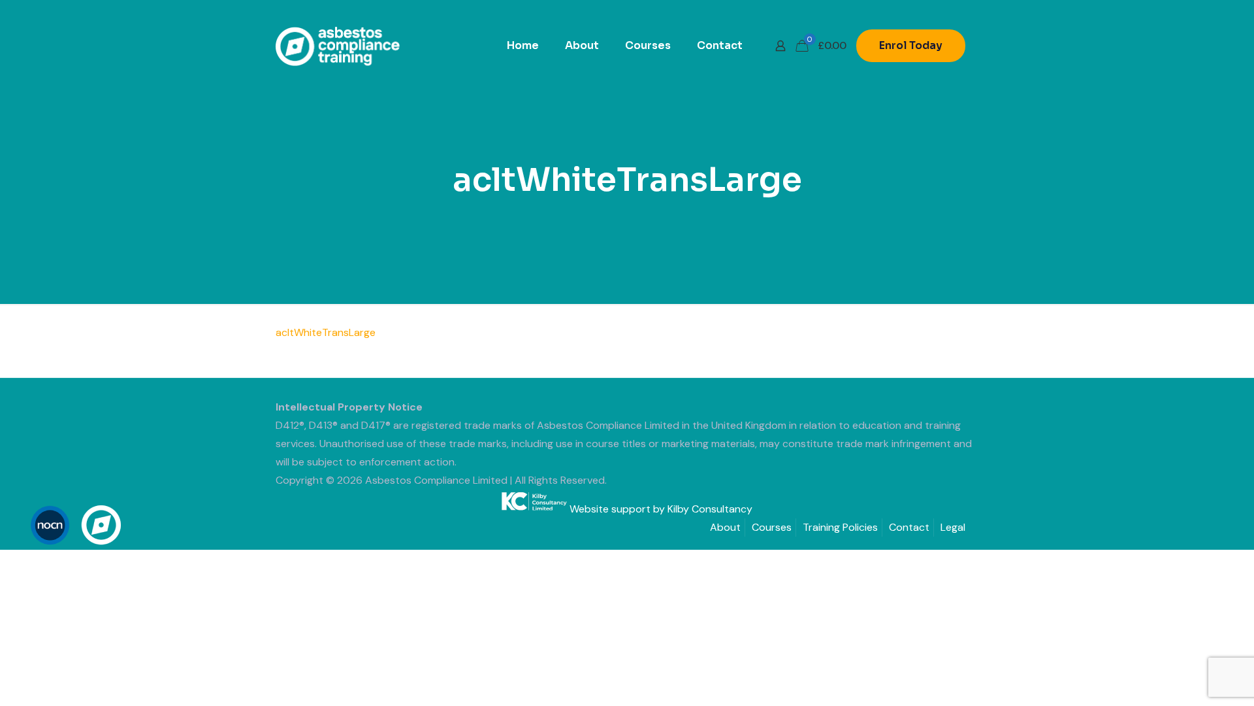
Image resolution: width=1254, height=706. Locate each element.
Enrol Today (910, 45)
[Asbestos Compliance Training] (338, 46)
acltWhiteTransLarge (326, 332)
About (725, 527)
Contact (909, 527)
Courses (772, 527)
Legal (952, 527)
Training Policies (840, 527)
